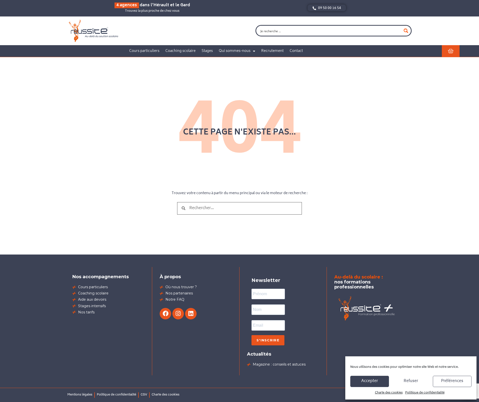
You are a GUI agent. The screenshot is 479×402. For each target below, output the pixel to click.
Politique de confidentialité (425, 393)
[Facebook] (165, 313)
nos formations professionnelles (358, 282)
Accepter (369, 381)
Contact (296, 51)
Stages (207, 51)
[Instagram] (178, 313)
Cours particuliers (144, 51)
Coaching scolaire (180, 51)
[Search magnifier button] (405, 30)
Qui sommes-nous (234, 51)
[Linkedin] (191, 313)
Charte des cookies (389, 393)
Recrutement (272, 51)
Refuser (411, 381)
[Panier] (451, 51)
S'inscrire (267, 340)
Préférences (452, 381)
